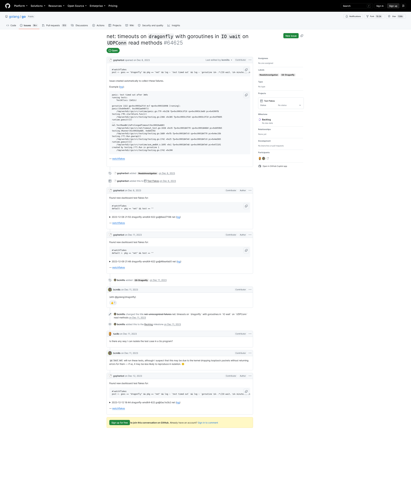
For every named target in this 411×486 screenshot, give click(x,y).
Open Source (76, 5)
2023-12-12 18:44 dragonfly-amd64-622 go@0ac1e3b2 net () (146, 402)
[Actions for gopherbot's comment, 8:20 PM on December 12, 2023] (250, 376)
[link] (121, 173)
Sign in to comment (208, 422)
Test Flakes (153, 181)
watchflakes (118, 158)
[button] (246, 70)
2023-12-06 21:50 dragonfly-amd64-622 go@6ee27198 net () (146, 217)
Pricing (113, 5)
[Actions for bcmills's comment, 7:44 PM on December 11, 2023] (250, 289)
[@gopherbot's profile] (110, 59)
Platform (19, 5)
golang (14, 16)
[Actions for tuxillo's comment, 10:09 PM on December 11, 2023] (250, 334)
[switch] (113, 303)
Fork (375, 16)
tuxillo (116, 333)
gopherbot (118, 60)
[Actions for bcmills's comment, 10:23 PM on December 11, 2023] (250, 353)
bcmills (117, 289)
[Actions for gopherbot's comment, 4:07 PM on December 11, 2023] (250, 235)
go (24, 16)
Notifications (355, 16)
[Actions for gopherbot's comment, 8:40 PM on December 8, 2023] (250, 190)
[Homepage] (7, 5)
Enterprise (96, 5)
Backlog (148, 324)
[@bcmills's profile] (110, 290)
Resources (55, 5)
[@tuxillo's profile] (110, 334)
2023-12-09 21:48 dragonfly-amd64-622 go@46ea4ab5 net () (146, 261)
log (121, 86)
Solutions (37, 5)
